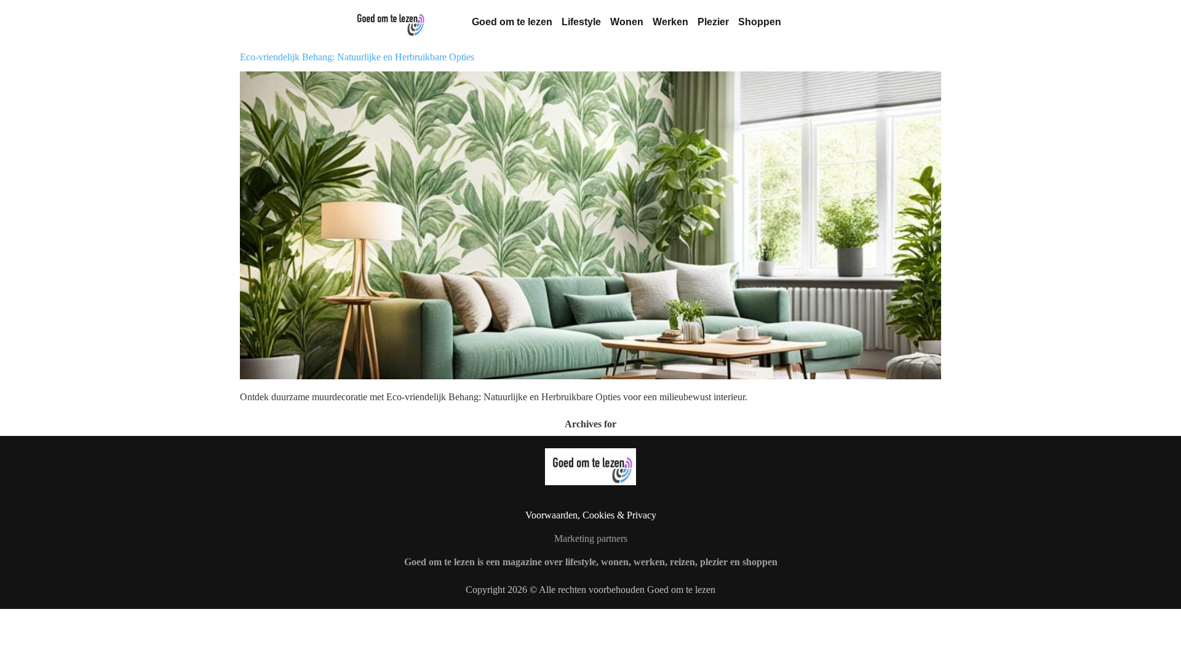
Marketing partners (590, 538)
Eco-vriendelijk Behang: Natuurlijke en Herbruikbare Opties (357, 57)
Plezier (713, 22)
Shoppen (759, 22)
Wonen (626, 22)
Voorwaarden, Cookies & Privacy (590, 515)
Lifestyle (581, 22)
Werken (670, 22)
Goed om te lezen (512, 22)
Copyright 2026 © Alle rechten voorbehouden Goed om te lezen (590, 589)
